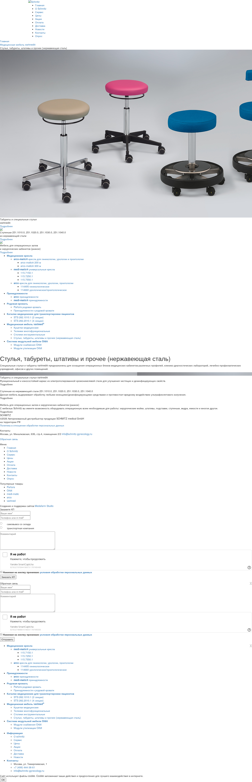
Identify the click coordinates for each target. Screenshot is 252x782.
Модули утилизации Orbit (28, 348)
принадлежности (26, 296)
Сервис (39, 12)
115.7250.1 (27, 276)
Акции (38, 19)
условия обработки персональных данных (66, 572)
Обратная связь (9, 439)
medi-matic (13, 494)
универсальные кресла (34, 269)
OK (3, 779)
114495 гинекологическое (35, 286)
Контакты (40, 32)
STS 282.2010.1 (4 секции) (29, 320)
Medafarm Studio (44, 506)
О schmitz (19, 736)
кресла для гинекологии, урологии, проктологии (43, 283)
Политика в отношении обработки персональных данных (32, 425)
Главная (39, 5)
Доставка (40, 25)
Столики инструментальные (29, 334)
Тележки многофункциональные (32, 331)
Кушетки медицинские (26, 327)
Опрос (38, 36)
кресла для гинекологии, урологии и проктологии (49, 259)
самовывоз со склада (19, 524)
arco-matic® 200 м (31, 262)
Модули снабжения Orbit (27, 344)
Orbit (9, 490)
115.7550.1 (27, 279)
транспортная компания (20, 528)
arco (9, 497)
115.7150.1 (27, 272)
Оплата (39, 22)
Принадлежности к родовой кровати (34, 310)
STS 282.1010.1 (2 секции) (29, 317)
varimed (11, 500)
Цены (38, 15)
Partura (11, 487)
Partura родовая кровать (27, 307)
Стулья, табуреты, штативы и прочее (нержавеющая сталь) (47, 338)
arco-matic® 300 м (31, 266)
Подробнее (6, 226)
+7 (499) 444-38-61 (24, 767)
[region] (126, 303)
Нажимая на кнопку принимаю (47, 572)
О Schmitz (40, 8)
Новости (39, 29)
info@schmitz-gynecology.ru (77, 434)
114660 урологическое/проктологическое (44, 290)
